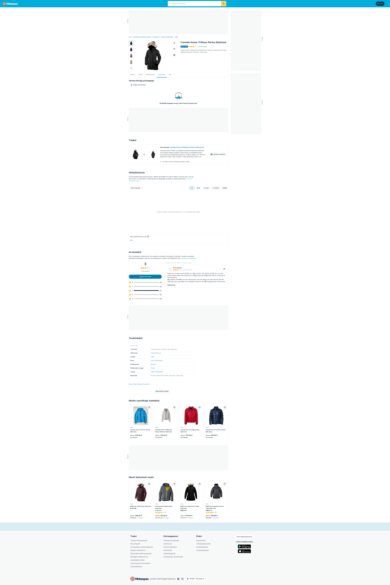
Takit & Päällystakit (167, 37)
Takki (152, 372)
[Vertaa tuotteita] (174, 55)
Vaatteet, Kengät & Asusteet (142, 37)
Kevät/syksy (159, 360)
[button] (131, 68)
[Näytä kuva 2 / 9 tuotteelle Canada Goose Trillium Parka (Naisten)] (131, 49)
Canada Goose (156, 353)
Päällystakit (159, 372)
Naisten (153, 364)
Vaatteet (156, 37)
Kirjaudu (380, 3)
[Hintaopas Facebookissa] (178, 579)
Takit (176, 37)
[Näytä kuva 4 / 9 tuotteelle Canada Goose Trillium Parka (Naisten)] (131, 62)
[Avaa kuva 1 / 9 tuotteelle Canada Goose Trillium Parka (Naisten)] (153, 56)
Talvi (152, 360)
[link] (178, 154)
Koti (130, 37)
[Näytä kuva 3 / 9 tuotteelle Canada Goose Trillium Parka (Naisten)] (131, 55)
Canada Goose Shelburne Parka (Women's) (187, 147)
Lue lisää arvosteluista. (189, 258)
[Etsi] (223, 3)
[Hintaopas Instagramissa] (182, 579)
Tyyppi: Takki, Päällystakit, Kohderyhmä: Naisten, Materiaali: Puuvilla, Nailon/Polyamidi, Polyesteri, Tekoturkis (204, 51)
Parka (153, 368)
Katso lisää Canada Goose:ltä (139, 384)
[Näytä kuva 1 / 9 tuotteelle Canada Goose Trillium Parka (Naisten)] (131, 43)
